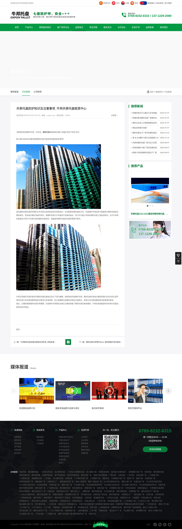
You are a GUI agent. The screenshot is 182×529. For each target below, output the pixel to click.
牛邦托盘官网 (130, 488)
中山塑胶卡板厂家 (26, 514)
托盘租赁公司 (125, 498)
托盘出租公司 (146, 498)
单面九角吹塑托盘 (100, 475)
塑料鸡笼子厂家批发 (62, 498)
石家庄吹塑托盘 (73, 475)
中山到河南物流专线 (111, 482)
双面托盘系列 (64, 443)
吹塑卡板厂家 (102, 488)
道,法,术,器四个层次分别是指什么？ (146, 138)
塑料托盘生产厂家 (40, 511)
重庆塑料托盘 (158, 472)
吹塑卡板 (93, 507)
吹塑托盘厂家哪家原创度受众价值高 (130, 504)
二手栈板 (47, 478)
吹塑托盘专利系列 (66, 437)
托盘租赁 (135, 498)
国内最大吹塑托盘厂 (119, 472)
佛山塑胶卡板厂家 (26, 504)
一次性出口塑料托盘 (27, 494)
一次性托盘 (51, 504)
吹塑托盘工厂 (52, 482)
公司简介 (84, 437)
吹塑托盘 (68, 478)
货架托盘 (147, 472)
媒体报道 (14, 92)
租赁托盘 (157, 498)
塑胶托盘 (105, 478)
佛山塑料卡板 (157, 501)
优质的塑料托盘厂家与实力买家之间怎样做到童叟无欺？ (146, 143)
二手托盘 (130, 475)
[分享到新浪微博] (155, 524)
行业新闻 (168, 92)
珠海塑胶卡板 (98, 498)
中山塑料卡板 (128, 511)
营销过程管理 (24, 491)
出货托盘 (149, 494)
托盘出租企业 (77, 501)
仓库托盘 (88, 498)
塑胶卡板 (139, 478)
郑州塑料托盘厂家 (69, 507)
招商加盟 (17, 450)
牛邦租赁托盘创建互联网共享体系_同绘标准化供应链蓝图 (42, 342)
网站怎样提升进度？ (140, 128)
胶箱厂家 (130, 478)
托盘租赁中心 (24, 501)
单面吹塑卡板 (70, 511)
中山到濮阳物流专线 (94, 485)
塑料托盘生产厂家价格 (150, 491)
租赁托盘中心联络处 (39, 501)
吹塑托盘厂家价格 (100, 494)
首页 (152, 92)
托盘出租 (62, 459)
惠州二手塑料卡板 (150, 507)
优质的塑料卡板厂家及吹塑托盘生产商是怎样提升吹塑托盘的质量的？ (146, 148)
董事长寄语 (85, 450)
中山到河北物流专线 (154, 482)
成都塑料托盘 (37, 478)
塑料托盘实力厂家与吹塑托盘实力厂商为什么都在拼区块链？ (146, 133)
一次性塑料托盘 (25, 498)
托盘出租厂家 (141, 475)
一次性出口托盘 (112, 498)
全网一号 (87, 524)
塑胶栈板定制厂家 (67, 482)
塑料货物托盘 (122, 491)
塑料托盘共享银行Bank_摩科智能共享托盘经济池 (105, 342)
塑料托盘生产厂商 (38, 491)
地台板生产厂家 (115, 511)
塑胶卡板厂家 (126, 482)
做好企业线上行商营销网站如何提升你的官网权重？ (146, 123)
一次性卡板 (101, 501)
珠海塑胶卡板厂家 (136, 472)
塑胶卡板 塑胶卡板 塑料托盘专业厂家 (72, 514)
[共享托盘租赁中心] (58, 290)
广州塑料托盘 (52, 488)
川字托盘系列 (64, 447)
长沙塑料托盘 (58, 478)
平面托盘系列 (64, 440)
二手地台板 (39, 514)
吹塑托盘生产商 (62, 491)
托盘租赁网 (53, 501)
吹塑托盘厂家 (150, 478)
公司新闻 (37, 92)
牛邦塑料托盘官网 (157, 488)
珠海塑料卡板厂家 (72, 494)
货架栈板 (56, 507)
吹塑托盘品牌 (58, 494)
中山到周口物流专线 (111, 485)
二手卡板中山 (37, 507)
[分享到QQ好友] (169, 524)
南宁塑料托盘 (40, 504)
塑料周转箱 (36, 475)
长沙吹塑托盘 (109, 491)
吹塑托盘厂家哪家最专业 (67, 504)
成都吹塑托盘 (47, 475)
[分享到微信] (160, 524)
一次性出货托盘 (46, 472)
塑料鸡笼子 (37, 498)
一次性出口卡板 (144, 501)
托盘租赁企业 (65, 501)
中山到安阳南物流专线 (147, 485)
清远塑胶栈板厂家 (114, 501)
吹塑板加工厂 (126, 494)
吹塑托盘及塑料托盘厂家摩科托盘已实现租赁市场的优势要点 (146, 118)
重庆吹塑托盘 (24, 475)
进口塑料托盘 (60, 472)
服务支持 (17, 440)
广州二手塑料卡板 (56, 511)
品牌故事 (17, 437)
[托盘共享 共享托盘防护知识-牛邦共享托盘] (58, 208)
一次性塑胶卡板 (129, 501)
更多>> (61, 463)
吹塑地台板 (103, 511)
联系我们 (17, 453)
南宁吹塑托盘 (60, 475)
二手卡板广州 (24, 507)
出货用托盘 (159, 494)
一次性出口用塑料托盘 (75, 472)
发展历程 (84, 453)
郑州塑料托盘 (86, 494)
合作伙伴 (84, 447)
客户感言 (17, 447)
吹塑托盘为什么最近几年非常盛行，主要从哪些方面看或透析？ (146, 113)
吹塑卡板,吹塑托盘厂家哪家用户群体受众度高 (96, 504)
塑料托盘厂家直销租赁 (132, 507)
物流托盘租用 (104, 472)
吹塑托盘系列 (64, 456)
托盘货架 (22, 472)
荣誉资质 (84, 443)
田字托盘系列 (64, 450)
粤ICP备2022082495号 (66, 524)
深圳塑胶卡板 (83, 507)
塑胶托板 (86, 491)
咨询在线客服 (155, 449)
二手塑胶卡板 (153, 475)
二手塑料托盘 (24, 478)
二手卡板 (47, 507)
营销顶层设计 (143, 488)
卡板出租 (112, 475)
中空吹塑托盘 (77, 498)
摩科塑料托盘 (65, 488)
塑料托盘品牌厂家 (44, 494)
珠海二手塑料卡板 (155, 511)
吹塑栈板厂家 (134, 491)
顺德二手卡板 (163, 504)
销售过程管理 (81, 482)
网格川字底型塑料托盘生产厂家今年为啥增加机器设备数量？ (146, 153)
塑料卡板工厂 (75, 491)
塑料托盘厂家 (86, 475)
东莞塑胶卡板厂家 (118, 478)
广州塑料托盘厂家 (81, 478)
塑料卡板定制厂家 (95, 482)
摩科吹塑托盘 (77, 488)
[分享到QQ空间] (165, 524)
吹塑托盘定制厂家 (26, 482)
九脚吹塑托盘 (104, 507)
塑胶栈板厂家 (40, 482)
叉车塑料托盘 (79, 485)
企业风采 (84, 440)
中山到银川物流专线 (27, 485)
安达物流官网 (42, 485)
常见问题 (17, 443)
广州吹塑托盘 (151, 504)
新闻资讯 (159, 92)
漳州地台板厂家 (25, 511)
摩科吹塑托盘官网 (26, 488)
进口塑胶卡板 (91, 472)
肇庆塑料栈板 (33, 472)
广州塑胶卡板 (95, 478)
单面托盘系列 (64, 453)
